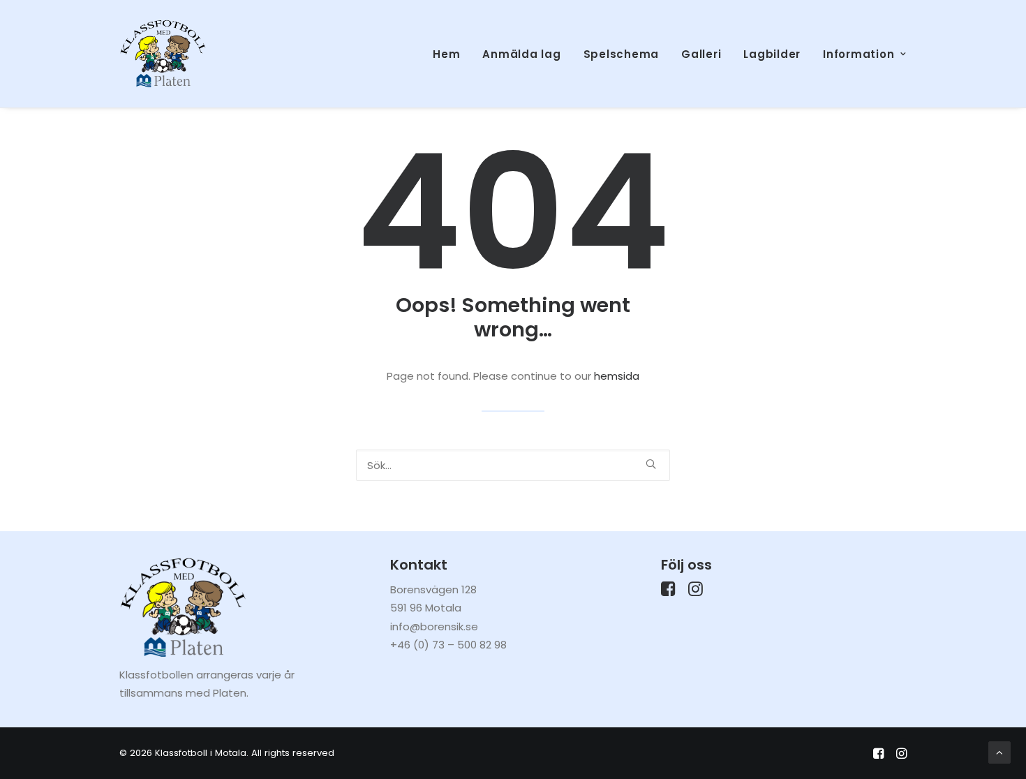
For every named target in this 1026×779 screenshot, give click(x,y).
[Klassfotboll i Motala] (163, 54)
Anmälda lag (521, 54)
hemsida (616, 376)
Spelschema (621, 54)
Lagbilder (772, 54)
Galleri (701, 54)
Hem (446, 54)
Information (858, 54)
